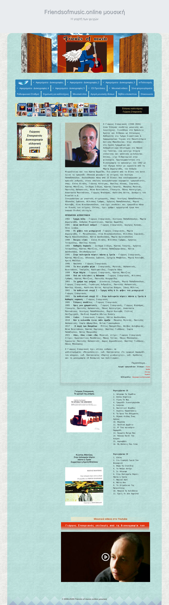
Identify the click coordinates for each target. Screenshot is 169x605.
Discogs (147, 372)
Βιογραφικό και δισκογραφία (141, 377)
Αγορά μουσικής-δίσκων (102, 94)
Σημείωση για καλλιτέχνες (56, 94)
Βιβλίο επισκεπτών (127, 94)
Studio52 (147, 374)
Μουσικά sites (80, 94)
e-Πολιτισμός (145, 82)
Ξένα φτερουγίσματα (141, 88)
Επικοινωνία (147, 94)
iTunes (148, 367)
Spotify (148, 369)
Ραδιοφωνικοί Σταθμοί (28, 94)
